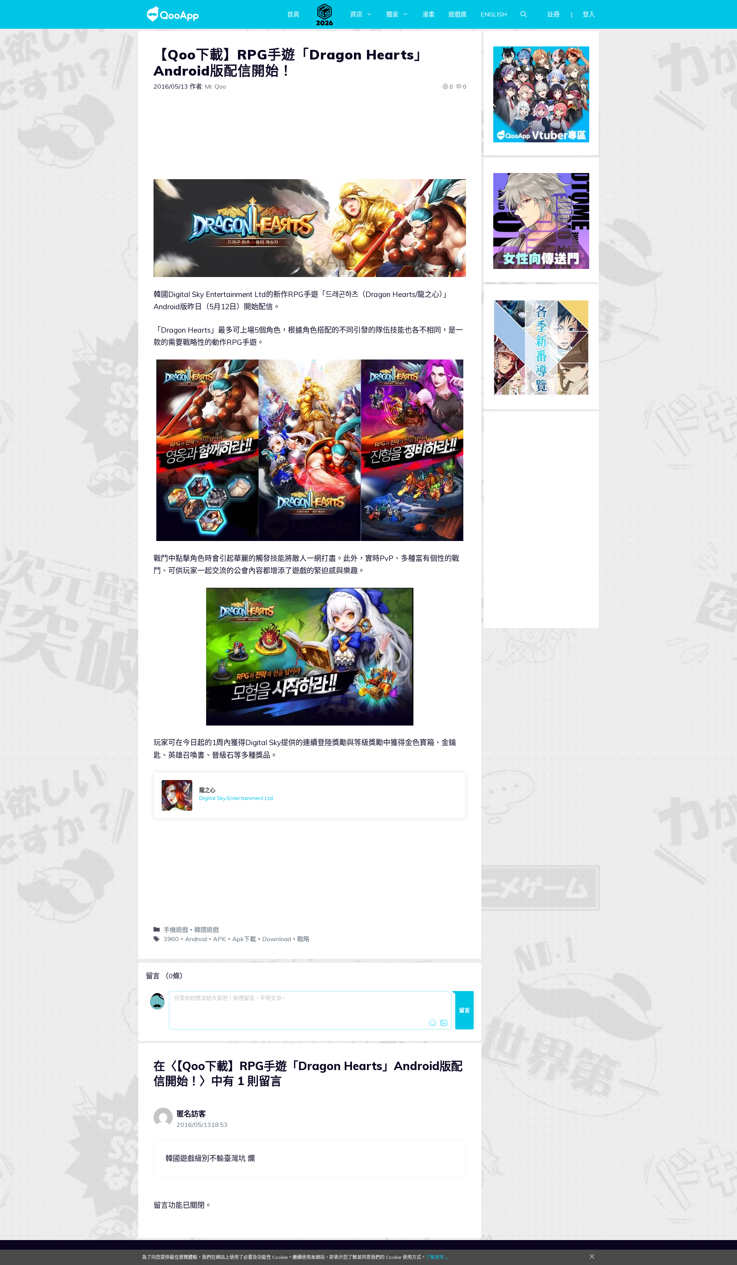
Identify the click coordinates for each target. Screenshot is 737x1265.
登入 (589, 14)
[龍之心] (310, 795)
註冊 (553, 14)
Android (196, 939)
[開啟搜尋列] (524, 14)
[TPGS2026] (324, 14)
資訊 (356, 14)
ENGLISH (494, 14)
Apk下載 (244, 939)
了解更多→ (437, 1257)
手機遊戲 (176, 929)
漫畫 (428, 14)
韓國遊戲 (206, 929)
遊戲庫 (457, 14)
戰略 (303, 939)
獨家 (392, 14)
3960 (171, 939)
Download (276, 939)
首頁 (293, 14)
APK (219, 939)
